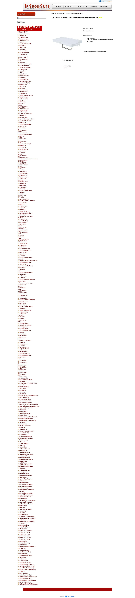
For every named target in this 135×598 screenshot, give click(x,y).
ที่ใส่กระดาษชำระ (79, 13)
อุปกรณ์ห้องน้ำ (70, 13)
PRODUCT (63, 13)
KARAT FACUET (55, 13)
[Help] (23, 22)
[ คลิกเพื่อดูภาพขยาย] (67, 60)
